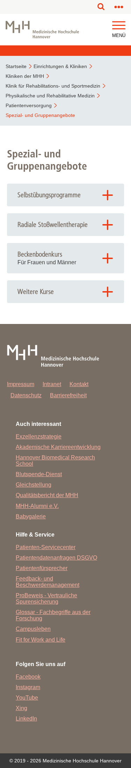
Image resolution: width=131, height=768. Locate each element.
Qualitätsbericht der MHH (47, 495)
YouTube (27, 698)
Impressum (20, 384)
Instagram (28, 687)
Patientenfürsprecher (41, 568)
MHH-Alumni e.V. (37, 506)
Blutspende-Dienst (39, 474)
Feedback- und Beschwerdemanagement (47, 582)
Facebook (28, 677)
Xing (21, 708)
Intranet (52, 384)
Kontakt (79, 384)
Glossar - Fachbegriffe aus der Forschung (53, 615)
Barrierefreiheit (68, 395)
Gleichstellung (33, 485)
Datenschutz (26, 395)
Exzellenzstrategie (38, 437)
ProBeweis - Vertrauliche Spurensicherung (46, 598)
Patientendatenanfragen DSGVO (56, 558)
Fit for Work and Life (40, 640)
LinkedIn (26, 719)
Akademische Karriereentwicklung (58, 447)
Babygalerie (31, 516)
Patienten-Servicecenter (45, 547)
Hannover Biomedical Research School (55, 461)
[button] (118, 25)
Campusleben (33, 629)
